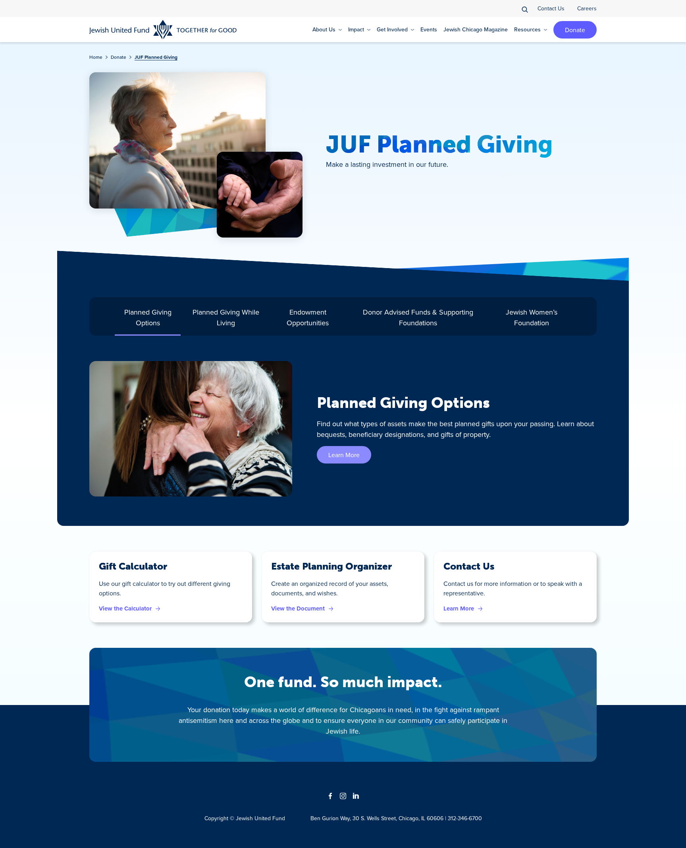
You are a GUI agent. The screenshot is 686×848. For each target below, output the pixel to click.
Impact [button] (356, 29)
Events (428, 29)
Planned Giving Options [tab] (148, 317)
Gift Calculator (133, 566)
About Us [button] (323, 29)
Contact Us (551, 8)
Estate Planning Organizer (331, 566)
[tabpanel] (343, 428)
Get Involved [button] (392, 29)
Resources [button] (527, 29)
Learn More (344, 454)
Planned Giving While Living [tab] (226, 317)
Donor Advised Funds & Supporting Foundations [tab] (418, 317)
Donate (575, 29)
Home (95, 57)
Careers (587, 8)
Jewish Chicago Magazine (475, 29)
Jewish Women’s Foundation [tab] (531, 317)
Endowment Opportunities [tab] (308, 317)
